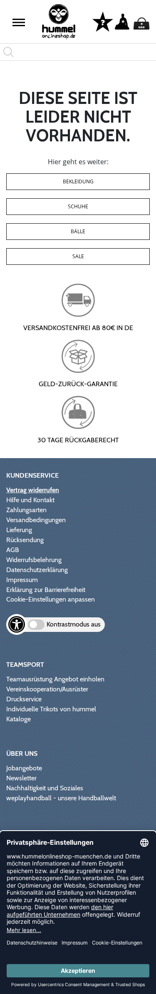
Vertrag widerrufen (32, 490)
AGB (12, 550)
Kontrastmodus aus (74, 624)
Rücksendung (25, 540)
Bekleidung (78, 181)
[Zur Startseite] (58, 22)
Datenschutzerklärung (37, 570)
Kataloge (18, 719)
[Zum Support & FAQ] (102, 21)
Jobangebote (24, 768)
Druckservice (24, 699)
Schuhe (78, 206)
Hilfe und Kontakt (30, 500)
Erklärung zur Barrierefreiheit (45, 590)
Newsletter (21, 778)
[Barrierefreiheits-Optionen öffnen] (16, 624)
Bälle (78, 231)
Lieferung (19, 530)
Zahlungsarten (26, 510)
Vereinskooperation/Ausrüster (47, 689)
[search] (78, 52)
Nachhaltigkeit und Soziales (44, 788)
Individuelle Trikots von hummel (51, 709)
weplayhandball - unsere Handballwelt (61, 798)
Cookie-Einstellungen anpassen (50, 599)
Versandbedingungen (36, 520)
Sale (78, 256)
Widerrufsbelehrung (34, 560)
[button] (18, 22)
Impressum (22, 580)
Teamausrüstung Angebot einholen (55, 679)
